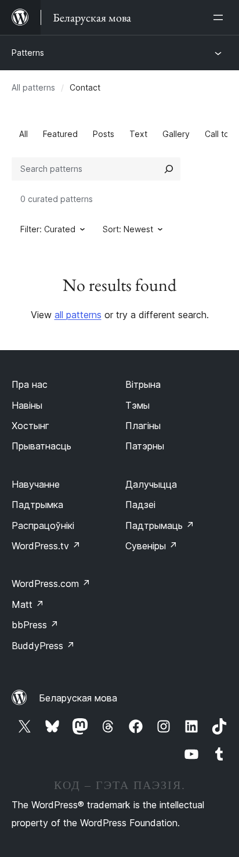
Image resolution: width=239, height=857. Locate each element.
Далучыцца (151, 484)
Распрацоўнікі (43, 525)
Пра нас (30, 384)
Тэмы (137, 405)
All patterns (33, 87)
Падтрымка (37, 504)
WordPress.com (51, 583)
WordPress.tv (46, 546)
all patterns (78, 315)
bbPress (35, 625)
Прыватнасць (41, 446)
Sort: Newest (128, 229)
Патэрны (144, 446)
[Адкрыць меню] (220, 17)
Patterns (28, 52)
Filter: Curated (47, 229)
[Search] (168, 169)
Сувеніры (151, 546)
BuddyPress (43, 645)
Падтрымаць (159, 525)
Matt (28, 604)
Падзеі (140, 504)
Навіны (27, 405)
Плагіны (143, 425)
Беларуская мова (78, 698)
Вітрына (143, 384)
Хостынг (30, 425)
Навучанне (36, 484)
